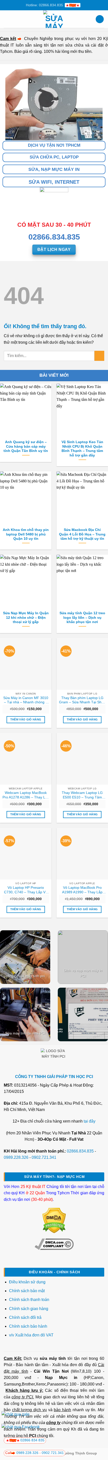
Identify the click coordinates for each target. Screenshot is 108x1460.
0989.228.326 (16, 1157)
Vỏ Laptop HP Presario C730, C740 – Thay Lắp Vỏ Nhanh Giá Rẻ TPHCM (25, 890)
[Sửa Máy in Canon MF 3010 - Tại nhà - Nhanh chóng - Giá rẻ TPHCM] (25, 663)
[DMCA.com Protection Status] (54, 1220)
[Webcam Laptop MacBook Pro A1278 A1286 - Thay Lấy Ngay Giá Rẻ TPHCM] (25, 758)
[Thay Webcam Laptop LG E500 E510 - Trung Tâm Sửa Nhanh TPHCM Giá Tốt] (82, 758)
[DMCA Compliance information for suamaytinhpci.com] (54, 1244)
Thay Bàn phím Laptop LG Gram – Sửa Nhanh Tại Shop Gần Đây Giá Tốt (82, 700)
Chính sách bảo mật (27, 1291)
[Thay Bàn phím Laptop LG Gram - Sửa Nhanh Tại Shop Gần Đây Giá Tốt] (82, 663)
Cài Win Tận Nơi (51, 1371)
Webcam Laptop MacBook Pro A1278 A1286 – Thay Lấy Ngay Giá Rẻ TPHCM (26, 795)
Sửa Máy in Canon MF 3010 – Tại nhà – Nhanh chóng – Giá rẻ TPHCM (25, 700)
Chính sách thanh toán (29, 1299)
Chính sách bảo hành (28, 1326)
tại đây (89, 1121)
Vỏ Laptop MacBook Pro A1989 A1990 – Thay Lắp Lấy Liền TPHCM (82, 890)
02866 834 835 (32, 1440)
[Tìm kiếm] (100, 19)
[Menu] (7, 19)
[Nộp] (99, 356)
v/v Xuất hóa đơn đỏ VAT (31, 1335)
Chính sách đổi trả (25, 1317)
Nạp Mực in (61, 1377)
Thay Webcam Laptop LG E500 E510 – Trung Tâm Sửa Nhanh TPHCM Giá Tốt (82, 795)
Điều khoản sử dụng (27, 1282)
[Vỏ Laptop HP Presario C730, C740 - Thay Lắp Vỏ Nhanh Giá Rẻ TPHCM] (25, 853)
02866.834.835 (80, 1151)
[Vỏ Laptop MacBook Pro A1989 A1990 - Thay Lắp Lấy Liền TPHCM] (82, 853)
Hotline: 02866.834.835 (44, 5)
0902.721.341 (44, 1157)
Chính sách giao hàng (28, 1309)
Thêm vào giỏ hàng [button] (25, 719)
